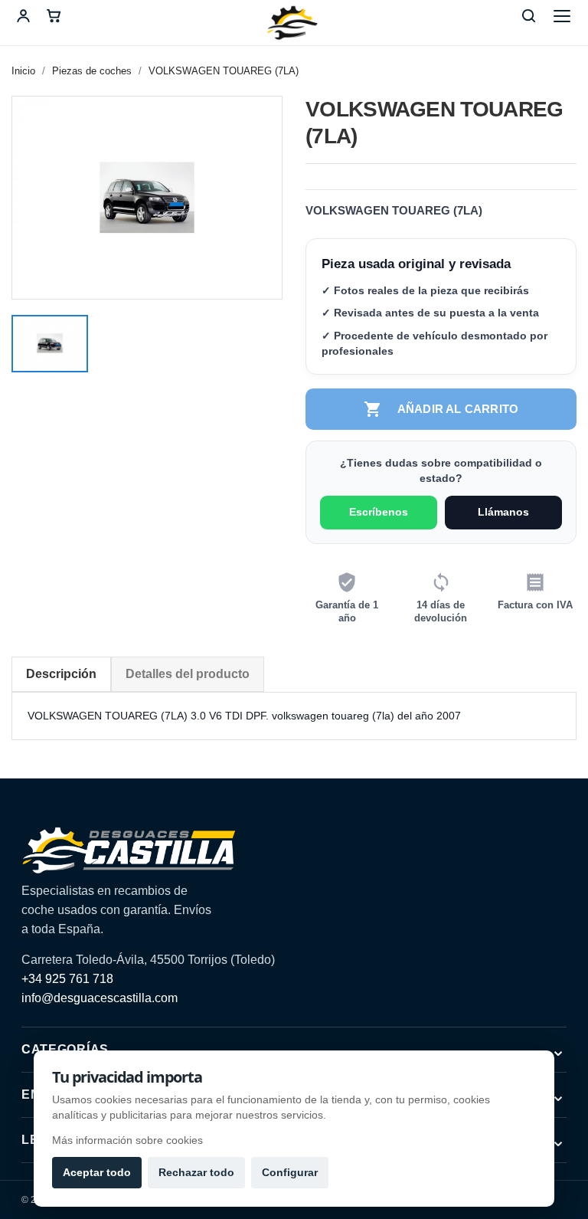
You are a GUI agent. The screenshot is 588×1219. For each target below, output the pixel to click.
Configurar (290, 1172)
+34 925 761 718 (67, 978)
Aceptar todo (97, 1172)
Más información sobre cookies (127, 1140)
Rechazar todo (196, 1172)
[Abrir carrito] (53, 16)
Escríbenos (378, 512)
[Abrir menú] (562, 16)
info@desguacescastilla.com (99, 997)
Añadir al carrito (441, 409)
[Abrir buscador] (528, 16)
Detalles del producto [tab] (188, 673)
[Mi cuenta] (23, 16)
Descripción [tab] (61, 673)
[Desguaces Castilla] (294, 23)
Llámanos (503, 512)
